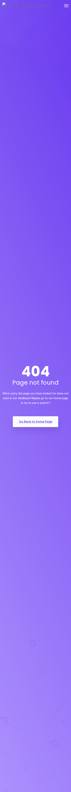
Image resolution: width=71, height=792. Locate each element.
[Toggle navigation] (66, 5)
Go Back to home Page (35, 422)
